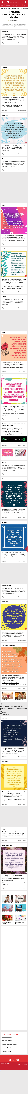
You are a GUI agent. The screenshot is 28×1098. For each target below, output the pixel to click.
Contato (20, 1064)
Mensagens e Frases (13, 8)
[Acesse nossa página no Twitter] (10, 1059)
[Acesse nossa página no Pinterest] (14, 1059)
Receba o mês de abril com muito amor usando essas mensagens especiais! (12, 287)
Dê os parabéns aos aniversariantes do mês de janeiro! (14, 883)
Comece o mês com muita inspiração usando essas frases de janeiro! (12, 106)
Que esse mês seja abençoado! (9, 1044)
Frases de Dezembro (7, 1047)
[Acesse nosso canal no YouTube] (17, 1059)
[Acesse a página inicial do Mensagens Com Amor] (14, 2)
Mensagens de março (7, 1040)
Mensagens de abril (6, 1051)
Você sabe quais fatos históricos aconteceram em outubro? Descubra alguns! (14, 683)
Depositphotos (14, 1065)
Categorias (4, 8)
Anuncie (25, 1064)
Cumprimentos (24, 8)
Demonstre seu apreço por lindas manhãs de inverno (13, 414)
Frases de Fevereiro (6, 1037)
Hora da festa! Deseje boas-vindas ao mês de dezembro (13, 800)
